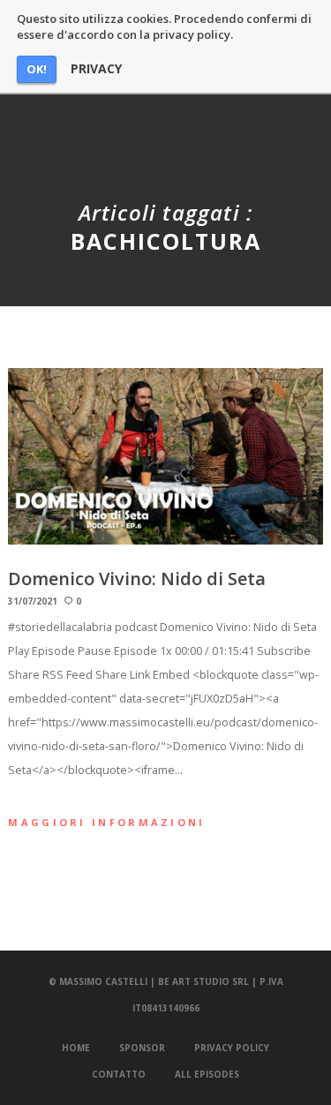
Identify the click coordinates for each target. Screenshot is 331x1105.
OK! (36, 69)
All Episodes (207, 1074)
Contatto (119, 1074)
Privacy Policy (231, 1047)
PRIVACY (96, 69)
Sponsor (142, 1047)
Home (76, 1047)
